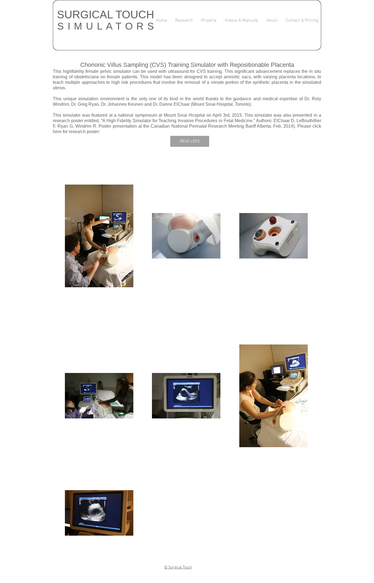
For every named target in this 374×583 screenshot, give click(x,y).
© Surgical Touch (178, 567)
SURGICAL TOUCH (105, 14)
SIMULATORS (107, 26)
